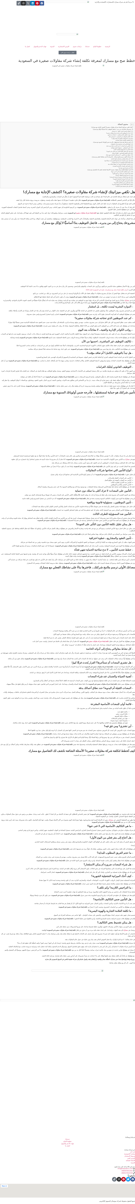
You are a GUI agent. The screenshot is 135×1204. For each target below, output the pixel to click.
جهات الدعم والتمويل (40, 46)
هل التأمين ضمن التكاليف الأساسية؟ (122, 182)
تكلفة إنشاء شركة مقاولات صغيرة (86, 213)
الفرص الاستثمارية (63, 46)
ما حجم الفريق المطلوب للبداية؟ (122, 175)
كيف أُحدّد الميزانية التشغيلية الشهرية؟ (121, 179)
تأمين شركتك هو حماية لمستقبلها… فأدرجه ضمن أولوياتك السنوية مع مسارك (112, 142)
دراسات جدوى (77, 46)
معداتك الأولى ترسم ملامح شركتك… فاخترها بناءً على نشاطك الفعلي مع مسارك (111, 157)
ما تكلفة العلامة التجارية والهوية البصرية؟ (121, 184)
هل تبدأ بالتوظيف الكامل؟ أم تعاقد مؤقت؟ (120, 138)
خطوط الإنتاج (97, 46)
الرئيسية (107, 46)
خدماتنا (87, 46)
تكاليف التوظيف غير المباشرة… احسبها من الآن (119, 136)
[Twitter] (128, 1179)
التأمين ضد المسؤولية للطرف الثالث (122, 149)
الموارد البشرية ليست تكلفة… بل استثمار (121, 131)
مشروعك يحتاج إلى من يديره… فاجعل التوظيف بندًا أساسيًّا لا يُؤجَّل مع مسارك (112, 129)
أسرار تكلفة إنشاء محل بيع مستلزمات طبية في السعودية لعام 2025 (107, 290)
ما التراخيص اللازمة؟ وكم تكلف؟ (123, 180)
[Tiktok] (19, 3)
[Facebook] (41, 3)
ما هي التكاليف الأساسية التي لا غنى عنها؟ (120, 171)
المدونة (52, 46)
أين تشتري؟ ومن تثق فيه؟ (124, 168)
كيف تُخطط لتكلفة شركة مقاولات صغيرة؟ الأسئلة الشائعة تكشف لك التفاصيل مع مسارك (109, 169)
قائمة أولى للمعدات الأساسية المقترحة (121, 166)
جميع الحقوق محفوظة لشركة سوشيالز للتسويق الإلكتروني (117, 1201)
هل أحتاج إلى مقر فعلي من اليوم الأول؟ (121, 173)
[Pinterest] (37, 3)
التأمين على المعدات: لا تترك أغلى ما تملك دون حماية (118, 146)
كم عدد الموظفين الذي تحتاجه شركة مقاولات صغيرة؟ (118, 133)
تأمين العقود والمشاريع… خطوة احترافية (121, 153)
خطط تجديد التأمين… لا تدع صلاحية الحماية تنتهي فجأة (118, 155)
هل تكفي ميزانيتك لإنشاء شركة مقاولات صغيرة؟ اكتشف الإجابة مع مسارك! (111, 127)
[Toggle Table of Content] (131, 124)
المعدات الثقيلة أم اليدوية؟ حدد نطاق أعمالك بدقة (119, 164)
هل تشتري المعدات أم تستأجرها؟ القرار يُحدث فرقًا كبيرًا (117, 160)
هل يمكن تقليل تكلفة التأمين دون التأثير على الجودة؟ (118, 151)
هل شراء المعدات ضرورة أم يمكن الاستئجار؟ (120, 177)
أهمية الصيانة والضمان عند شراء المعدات (121, 162)
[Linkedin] (32, 3)
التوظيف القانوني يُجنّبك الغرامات (122, 140)
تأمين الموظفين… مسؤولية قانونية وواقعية (120, 147)
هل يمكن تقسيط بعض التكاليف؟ (122, 186)
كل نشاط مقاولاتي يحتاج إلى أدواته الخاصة (120, 158)
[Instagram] (23, 3)
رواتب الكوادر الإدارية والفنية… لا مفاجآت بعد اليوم (119, 135)
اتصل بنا (27, 46)
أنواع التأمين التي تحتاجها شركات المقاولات (120, 144)
